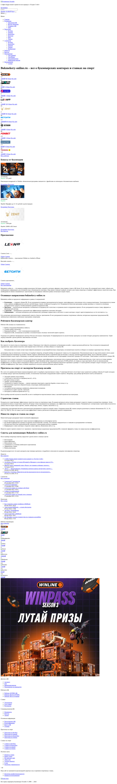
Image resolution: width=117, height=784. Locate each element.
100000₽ (3, 556)
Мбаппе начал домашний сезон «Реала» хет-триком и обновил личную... (27, 465)
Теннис (10, 39)
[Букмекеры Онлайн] (7, 1)
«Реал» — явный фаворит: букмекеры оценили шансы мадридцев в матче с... (28, 468)
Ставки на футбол (10, 743)
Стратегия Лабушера (10, 484)
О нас (6, 763)
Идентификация (9, 723)
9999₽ (2, 535)
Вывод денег (8, 756)
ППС (9, 27)
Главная (6, 19)
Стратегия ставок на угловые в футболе (16, 488)
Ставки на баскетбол (10, 745)
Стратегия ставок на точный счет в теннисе (18, 494)
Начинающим (8, 62)
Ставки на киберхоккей (11, 491)
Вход (13, 11)
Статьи (10, 63)
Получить (11, 184)
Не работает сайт (9, 758)
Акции (6, 715)
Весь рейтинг (5, 523)
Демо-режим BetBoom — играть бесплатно (17, 507)
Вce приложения (6, 285)
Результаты (7, 706)
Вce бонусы (4, 231)
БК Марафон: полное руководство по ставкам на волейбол (22, 517)
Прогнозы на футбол (10, 732)
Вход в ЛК (7, 725)
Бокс (9, 37)
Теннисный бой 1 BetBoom (12, 514)
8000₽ (2, 572)
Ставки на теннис (10, 748)
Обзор (9, 78)
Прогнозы (7, 29)
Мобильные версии (14, 60)
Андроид (7, 682)
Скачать (7, 256)
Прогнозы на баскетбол (11, 736)
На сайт (14, 78)
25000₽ (3, 545)
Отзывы (6, 726)
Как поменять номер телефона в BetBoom (17, 504)
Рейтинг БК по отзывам (11, 696)
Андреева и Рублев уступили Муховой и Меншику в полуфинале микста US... (29, 462)
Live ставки (8, 704)
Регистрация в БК (10, 721)
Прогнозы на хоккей (10, 734)
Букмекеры (7, 21)
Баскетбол (11, 34)
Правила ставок (9, 755)
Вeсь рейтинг (5, 156)
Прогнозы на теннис (10, 737)
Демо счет (7, 759)
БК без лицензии (13, 24)
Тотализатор (8, 702)
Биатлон (10, 36)
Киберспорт (12, 49)
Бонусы (6, 52)
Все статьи (4, 501)
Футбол (10, 31)
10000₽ (3, 529)
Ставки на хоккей (9, 747)
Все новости (5, 456)
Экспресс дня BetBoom (11, 510)
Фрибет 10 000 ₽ (6, 11)
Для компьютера (13, 58)
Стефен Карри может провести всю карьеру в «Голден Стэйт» (23, 459)
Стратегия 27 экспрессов (12, 481)
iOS (5, 683)
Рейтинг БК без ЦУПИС (12, 695)
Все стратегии (5, 478)
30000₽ (3, 540)
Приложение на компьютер (12, 687)
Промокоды (8, 712)
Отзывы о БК (12, 26)
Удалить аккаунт (9, 761)
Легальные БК (12, 22)
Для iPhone (11, 57)
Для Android (12, 55)
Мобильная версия (10, 685)
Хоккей (10, 32)
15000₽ (3, 566)
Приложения (8, 54)
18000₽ (3, 577)
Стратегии (7, 40)
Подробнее (4, 7)
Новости (7, 50)
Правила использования (11, 775)
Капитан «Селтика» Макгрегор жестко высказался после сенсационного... (27, 472)
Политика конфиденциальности (14, 774)
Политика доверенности (12, 764)
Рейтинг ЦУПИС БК (10, 693)
